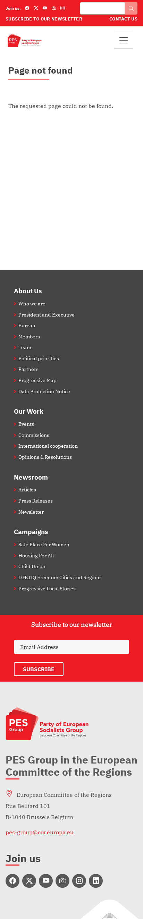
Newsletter (31, 511)
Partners (28, 369)
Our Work (28, 411)
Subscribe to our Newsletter (44, 19)
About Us (28, 290)
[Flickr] (53, 8)
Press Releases (35, 500)
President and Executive (46, 314)
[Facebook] (27, 8)
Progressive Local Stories (47, 588)
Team (24, 347)
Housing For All (36, 555)
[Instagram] (62, 8)
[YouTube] (44, 8)
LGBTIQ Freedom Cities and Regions (60, 577)
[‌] (12, 881)
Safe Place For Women (43, 544)
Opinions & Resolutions (45, 457)
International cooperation (48, 445)
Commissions (33, 435)
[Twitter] (36, 8)
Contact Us (123, 19)
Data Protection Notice (44, 391)
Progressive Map (37, 380)
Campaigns (31, 531)
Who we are (31, 303)
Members (29, 336)
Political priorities (38, 358)
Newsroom (31, 477)
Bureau (26, 325)
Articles (27, 489)
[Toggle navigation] (123, 40)
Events (26, 424)
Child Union (31, 566)
